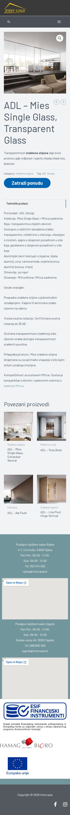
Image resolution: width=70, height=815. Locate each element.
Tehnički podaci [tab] (17, 203)
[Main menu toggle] (59, 22)
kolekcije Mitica (13, 386)
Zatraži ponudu (27, 183)
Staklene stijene (24, 173)
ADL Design (48, 173)
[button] (8, 22)
